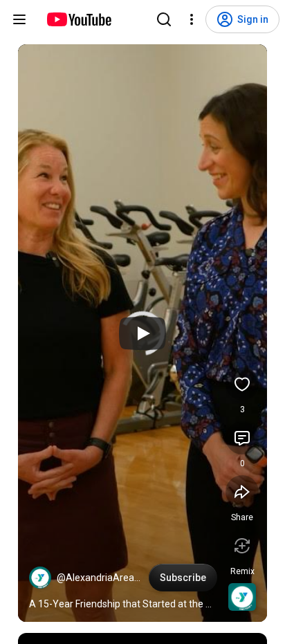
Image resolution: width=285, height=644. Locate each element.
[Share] (242, 491)
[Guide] (19, 19)
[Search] (164, 19)
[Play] (142, 333)
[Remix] (242, 545)
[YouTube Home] (78, 19)
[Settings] (191, 19)
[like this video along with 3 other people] (242, 384)
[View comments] (242, 437)
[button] (40, 578)
